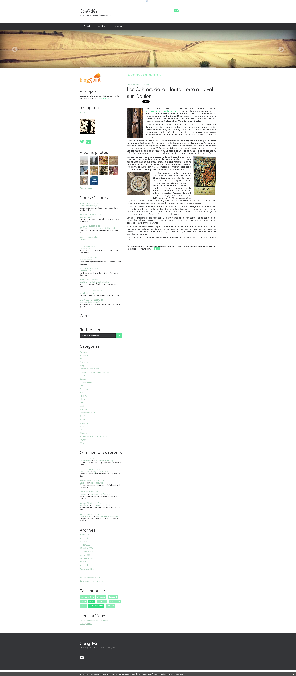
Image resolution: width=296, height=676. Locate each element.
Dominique (84, 471)
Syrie (82, 430)
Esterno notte (86, 259)
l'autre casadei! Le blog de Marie (94, 620)
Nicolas (83, 494)
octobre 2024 (85, 555)
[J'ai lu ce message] (294, 674)
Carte (85, 315)
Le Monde (101, 601)
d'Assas (83, 379)
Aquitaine (84, 355)
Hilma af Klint (85, 270)
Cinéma (83, 376)
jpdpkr (82, 112)
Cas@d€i (88, 11)
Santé (82, 416)
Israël (83, 601)
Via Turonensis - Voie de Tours (93, 436)
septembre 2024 (87, 558)
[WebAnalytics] (148, 1)
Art (81, 359)
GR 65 (83, 606)
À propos (118, 26)
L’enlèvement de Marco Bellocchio (94, 282)
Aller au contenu (8, 5)
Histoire (83, 396)
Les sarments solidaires (102, 505)
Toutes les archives (87, 569)
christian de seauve (206, 246)
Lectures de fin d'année (90, 302)
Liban (82, 399)
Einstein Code (86, 460)
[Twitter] (82, 142)
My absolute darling (104, 460)
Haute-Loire (115, 601)
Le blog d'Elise (86, 623)
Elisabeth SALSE (87, 516)
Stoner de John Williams (100, 494)
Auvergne (84, 362)
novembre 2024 (86, 551)
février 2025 (85, 545)
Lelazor (83, 483)
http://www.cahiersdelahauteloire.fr (163, 111)
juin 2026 (84, 538)
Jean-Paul (84, 505)
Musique (83, 409)
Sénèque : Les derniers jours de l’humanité (98, 228)
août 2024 (84, 562)
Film (81, 386)
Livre (82, 403)
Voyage (83, 440)
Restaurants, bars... (88, 413)
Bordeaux (101, 597)
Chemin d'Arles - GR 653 (90, 369)
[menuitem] (87, 26)
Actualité (83, 352)
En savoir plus (178, 674)
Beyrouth (113, 597)
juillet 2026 (84, 535)
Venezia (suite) (96, 483)
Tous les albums (86, 188)
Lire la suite (104, 98)
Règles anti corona (101, 471)
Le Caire (110, 606)
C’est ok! (83, 239)
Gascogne (84, 389)
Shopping (84, 423)
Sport (82, 426)
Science (83, 419)
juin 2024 (84, 565)
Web (82, 443)
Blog (82, 365)
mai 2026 (84, 541)
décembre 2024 (86, 548)
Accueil (87, 26)
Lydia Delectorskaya (88, 205)
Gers (82, 392)
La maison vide (86, 217)
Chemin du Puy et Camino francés (94, 372)
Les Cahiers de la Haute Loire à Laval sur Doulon (170, 92)
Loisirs (83, 406)
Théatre (83, 433)
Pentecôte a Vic (86, 248)
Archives (102, 26)
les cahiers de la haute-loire (139, 249)
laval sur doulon (190, 246)
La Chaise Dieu (87, 597)
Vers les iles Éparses (88, 293)
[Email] (176, 10)
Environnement (86, 382)
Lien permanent (137, 246)
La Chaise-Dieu (96, 606)
